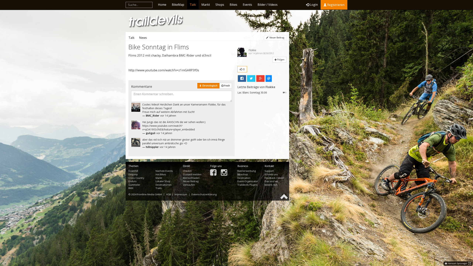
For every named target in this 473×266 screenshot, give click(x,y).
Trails (159, 188)
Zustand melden (192, 174)
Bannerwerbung (246, 171)
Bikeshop (242, 174)
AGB (168, 194)
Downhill (133, 171)
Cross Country (136, 178)
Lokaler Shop (163, 181)
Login (314, 5)
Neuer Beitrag (276, 37)
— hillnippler (150, 147)
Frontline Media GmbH (149, 194)
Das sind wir (271, 181)
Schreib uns (271, 174)
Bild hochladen (191, 178)
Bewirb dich (271, 184)
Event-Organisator (247, 181)
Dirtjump (133, 174)
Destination (243, 178)
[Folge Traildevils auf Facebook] (213, 172)
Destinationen (163, 184)
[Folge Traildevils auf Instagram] (224, 172)
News (143, 38)
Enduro (132, 181)
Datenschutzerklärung (204, 194)
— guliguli (148, 133)
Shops (219, 5)
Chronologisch (209, 85)
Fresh (227, 85)
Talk (193, 5)
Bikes (233, 5)
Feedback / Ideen (274, 178)
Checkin (187, 171)
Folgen (280, 59)
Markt (205, 5)
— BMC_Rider (150, 115)
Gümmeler (134, 184)
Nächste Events (164, 171)
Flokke (252, 50)
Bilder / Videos (268, 5)
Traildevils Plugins (247, 184)
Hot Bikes (161, 174)
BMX (130, 188)
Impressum (181, 194)
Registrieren (335, 5)
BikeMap (178, 5)
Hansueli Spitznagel (457, 263)
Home (162, 5)
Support (269, 171)
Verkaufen (189, 184)
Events (247, 5)
